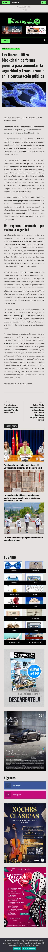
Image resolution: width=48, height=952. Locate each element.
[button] (42, 2)
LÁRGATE (35, 595)
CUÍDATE (14, 607)
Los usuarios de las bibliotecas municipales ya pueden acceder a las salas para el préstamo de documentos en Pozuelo (22, 498)
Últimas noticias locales (10, 49)
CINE (35, 607)
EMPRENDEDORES (14, 595)
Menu (6, 41)
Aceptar (17, 949)
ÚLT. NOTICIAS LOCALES (35, 642)
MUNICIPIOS (35, 571)
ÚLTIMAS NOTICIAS (14, 642)
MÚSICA (36, 630)
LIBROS (15, 630)
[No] (45, 945)
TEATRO (14, 618)
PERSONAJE (14, 571)
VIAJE (35, 583)
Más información (29, 949)
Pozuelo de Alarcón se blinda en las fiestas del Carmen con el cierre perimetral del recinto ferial (23, 466)
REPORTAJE (14, 583)
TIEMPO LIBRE (36, 618)
